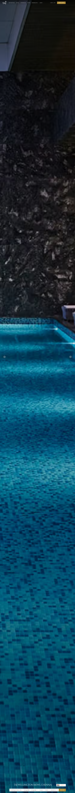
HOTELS (17, 2)
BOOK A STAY (61, 2)
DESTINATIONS (12, 2)
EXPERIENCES (23, 2)
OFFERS (28, 2)
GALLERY (62, 785)
